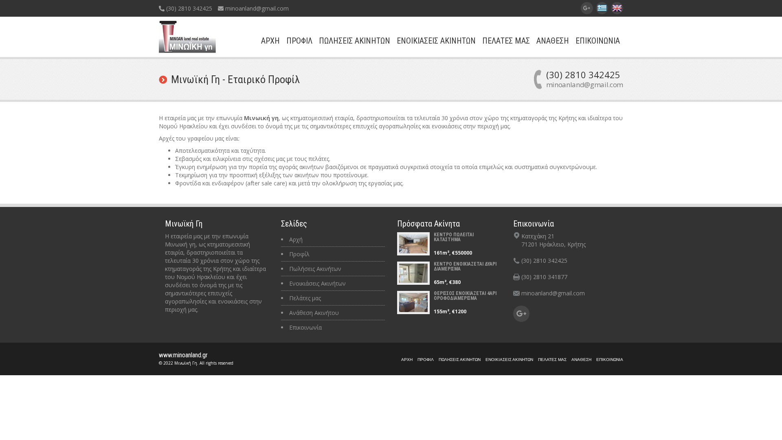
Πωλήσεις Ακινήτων (315, 269)
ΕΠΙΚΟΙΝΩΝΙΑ (598, 41)
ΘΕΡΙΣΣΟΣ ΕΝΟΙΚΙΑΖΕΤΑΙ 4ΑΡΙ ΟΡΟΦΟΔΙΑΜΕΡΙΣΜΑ (465, 295)
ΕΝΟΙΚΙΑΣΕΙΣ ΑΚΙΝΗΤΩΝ (436, 41)
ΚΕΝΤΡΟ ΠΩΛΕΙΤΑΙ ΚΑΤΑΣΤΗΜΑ (454, 237)
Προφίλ (299, 254)
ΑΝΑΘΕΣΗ (552, 41)
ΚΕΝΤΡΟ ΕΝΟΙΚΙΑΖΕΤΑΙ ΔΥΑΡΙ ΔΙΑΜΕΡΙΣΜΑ (465, 266)
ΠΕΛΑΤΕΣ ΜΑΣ (506, 41)
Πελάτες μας (305, 298)
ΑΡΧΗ (270, 41)
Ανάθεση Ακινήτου (314, 313)
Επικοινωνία (305, 327)
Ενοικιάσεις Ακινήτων (317, 283)
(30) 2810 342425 (188, 8)
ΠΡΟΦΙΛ (299, 41)
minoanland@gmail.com (256, 8)
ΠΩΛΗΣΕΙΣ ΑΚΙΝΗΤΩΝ (354, 41)
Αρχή (296, 239)
